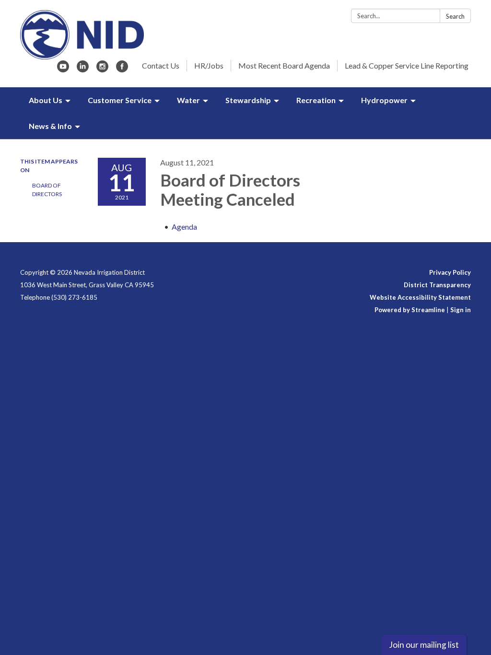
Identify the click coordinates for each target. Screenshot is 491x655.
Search (455, 16)
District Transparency (437, 285)
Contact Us (160, 65)
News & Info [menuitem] (50, 125)
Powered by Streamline (409, 310)
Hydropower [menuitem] (384, 100)
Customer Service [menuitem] (120, 100)
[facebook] (122, 69)
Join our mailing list (424, 645)
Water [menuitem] (188, 100)
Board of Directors (47, 190)
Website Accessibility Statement (420, 297)
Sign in (460, 310)
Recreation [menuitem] (316, 100)
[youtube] (63, 69)
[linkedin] (83, 69)
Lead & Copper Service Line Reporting (406, 65)
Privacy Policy (450, 272)
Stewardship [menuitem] (248, 100)
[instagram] (102, 69)
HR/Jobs (208, 65)
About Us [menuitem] (45, 100)
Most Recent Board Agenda (284, 65)
